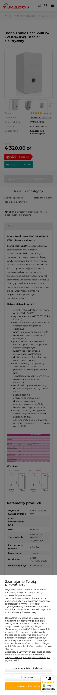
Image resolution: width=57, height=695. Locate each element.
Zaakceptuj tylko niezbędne (28, 668)
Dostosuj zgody (29, 677)
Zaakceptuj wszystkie (28, 686)
